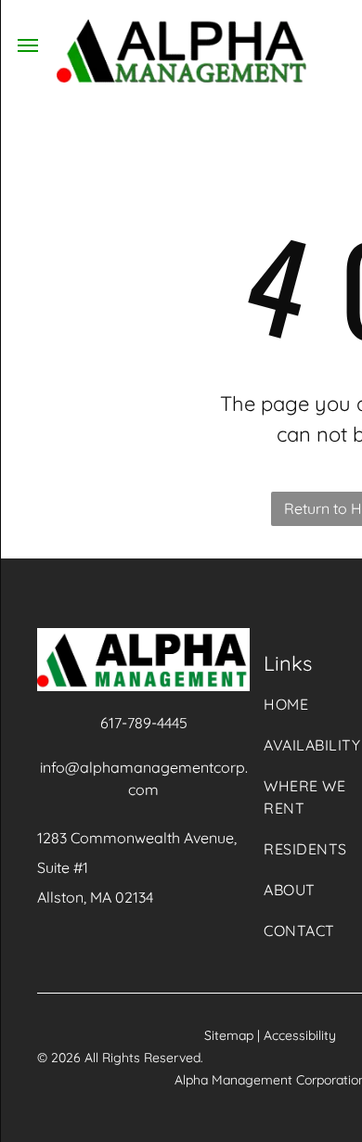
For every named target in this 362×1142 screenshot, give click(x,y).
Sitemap (228, 1035)
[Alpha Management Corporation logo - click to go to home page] (181, 29)
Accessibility (300, 1035)
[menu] (27, 45)
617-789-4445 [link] (143, 722)
